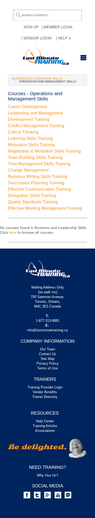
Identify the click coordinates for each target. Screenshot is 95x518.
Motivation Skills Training (31, 145)
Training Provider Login (45, 387)
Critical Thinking (23, 132)
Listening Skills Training (30, 138)
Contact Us (47, 354)
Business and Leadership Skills (37, 78)
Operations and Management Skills (47, 81)
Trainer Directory (45, 397)
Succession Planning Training (36, 183)
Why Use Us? (47, 475)
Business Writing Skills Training (37, 176)
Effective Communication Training (39, 189)
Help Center (45, 421)
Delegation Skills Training (32, 195)
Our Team (47, 349)
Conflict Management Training (36, 125)
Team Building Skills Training (35, 157)
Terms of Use (47, 368)
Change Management (28, 170)
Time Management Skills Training (39, 164)
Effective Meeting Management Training (45, 208)
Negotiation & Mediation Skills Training (44, 151)
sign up (31, 27)
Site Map (47, 359)
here (13, 232)
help (63, 38)
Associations (45, 431)
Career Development (27, 106)
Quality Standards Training (33, 202)
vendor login (37, 38)
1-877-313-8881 (47, 321)
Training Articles (45, 426)
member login (58, 27)
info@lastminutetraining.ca (47, 330)
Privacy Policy (47, 363)
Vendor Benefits (45, 392)
